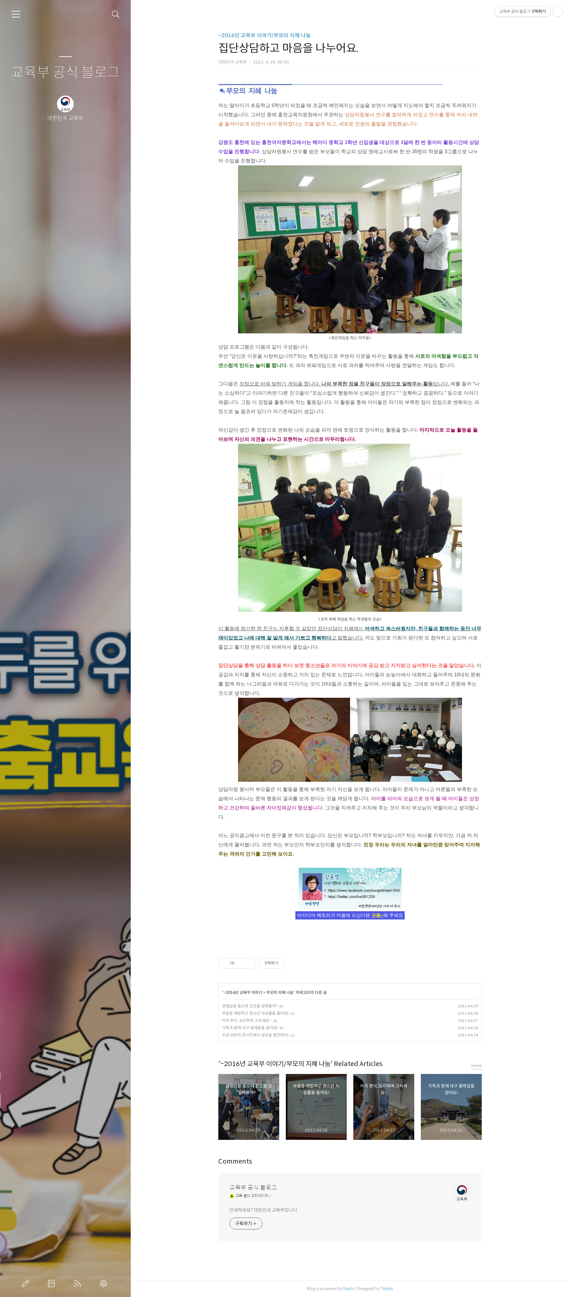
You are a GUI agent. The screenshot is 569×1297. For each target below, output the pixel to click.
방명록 (53, 1283)
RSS (79, 1283)
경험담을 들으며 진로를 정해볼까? (249, 1005)
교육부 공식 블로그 (65, 73)
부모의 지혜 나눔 (279, 992)
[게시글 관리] (249, 963)
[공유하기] (240, 963)
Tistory (387, 1288)
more (476, 1065)
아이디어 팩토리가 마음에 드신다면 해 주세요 (350, 915)
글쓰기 (27, 1283)
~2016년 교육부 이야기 (242, 992)
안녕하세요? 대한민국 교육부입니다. (264, 1210)
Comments (235, 1161)
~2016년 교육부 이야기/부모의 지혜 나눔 (264, 35)
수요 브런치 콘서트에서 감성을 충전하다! (255, 1034)
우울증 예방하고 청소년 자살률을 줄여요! (255, 1013)
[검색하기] (116, 14)
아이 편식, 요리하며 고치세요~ (246, 1020)
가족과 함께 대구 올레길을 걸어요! (250, 1027)
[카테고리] (16, 14)
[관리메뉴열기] (557, 11)
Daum (348, 1288)
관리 (105, 1283)
